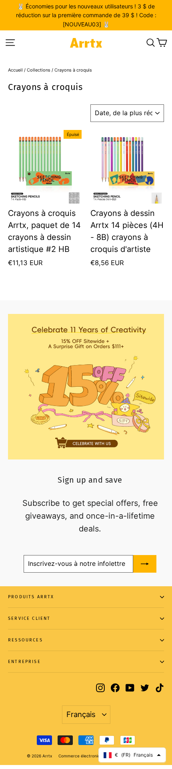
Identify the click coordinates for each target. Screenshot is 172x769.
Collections (38, 70)
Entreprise (24, 661)
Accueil (15, 70)
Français (81, 714)
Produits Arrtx (31, 596)
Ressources (25, 640)
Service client (29, 618)
